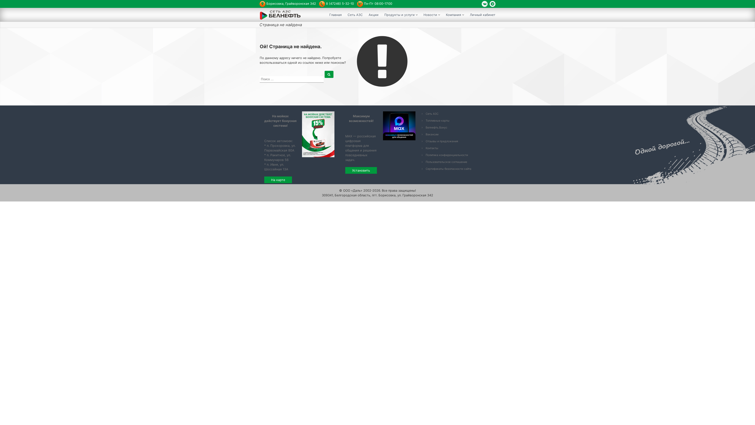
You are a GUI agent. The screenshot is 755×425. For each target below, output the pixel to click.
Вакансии (432, 134)
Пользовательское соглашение (446, 162)
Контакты (432, 148)
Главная (335, 15)
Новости (430, 15)
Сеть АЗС (355, 15)
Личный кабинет (482, 15)
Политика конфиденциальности (447, 155)
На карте (278, 180)
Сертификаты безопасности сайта (448, 168)
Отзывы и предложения (442, 141)
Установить (361, 170)
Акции (373, 15)
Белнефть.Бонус (436, 127)
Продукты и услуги (399, 15)
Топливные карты (437, 120)
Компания (453, 15)
